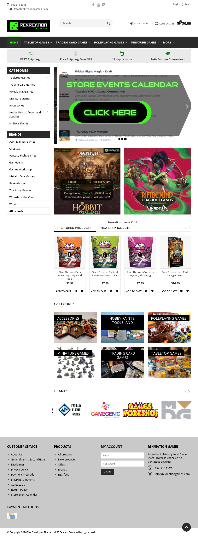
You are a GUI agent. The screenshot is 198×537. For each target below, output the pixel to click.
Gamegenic (16, 162)
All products (65, 454)
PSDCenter (61, 532)
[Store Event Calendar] (122, 105)
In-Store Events (18, 123)
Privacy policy (19, 469)
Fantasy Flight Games (22, 155)
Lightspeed (89, 532)
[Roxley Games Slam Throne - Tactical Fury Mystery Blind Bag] (105, 252)
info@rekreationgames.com (172, 474)
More (167, 42)
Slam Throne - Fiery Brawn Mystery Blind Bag (70, 275)
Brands (62, 469)
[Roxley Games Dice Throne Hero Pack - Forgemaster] (175, 252)
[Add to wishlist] (82, 291)
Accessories (16, 105)
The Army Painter (20, 190)
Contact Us (18, 484)
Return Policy (19, 489)
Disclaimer (17, 464)
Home (14, 42)
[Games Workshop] (140, 410)
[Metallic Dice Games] (175, 410)
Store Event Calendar (24, 494)
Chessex (14, 148)
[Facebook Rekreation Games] (93, 5)
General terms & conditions (28, 459)
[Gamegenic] (104, 410)
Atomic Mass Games (22, 141)
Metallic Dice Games (22, 176)
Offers (62, 464)
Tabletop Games (36, 42)
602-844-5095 (163, 468)
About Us (17, 454)
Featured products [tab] (75, 227)
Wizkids (14, 204)
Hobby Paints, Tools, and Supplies (25, 114)
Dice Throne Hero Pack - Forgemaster (175, 274)
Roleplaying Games (109, 42)
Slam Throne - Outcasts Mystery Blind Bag (140, 274)
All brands (16, 211)
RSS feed (63, 474)
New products (67, 459)
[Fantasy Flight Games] (69, 410)
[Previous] (58, 107)
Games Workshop (20, 169)
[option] (69, 267)
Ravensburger (17, 183)
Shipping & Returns (23, 479)
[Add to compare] (76, 291)
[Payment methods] (12, 516)
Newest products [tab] (115, 227)
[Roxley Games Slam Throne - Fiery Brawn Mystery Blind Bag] (69, 252)
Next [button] (189, 228)
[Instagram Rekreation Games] (104, 5)
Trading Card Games (71, 42)
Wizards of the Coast (22, 197)
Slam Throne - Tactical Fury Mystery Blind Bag (105, 274)
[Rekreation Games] (28, 25)
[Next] (187, 107)
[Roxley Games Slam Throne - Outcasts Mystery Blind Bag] (140, 252)
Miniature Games (143, 42)
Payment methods (22, 474)
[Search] (108, 23)
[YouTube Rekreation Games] (98, 5)
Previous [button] (185, 228)
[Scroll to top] (186, 527)
